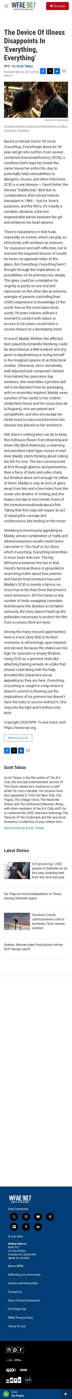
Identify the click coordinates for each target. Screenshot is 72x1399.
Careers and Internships (23, 1283)
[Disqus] (36, 1030)
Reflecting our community (24, 1274)
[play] (6, 1394)
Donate (59, 6)
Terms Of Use (16, 1326)
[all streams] (66, 1394)
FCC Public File (17, 1309)
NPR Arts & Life (18, 738)
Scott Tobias (25, 66)
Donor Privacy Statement (24, 1300)
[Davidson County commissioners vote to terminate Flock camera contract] (17, 921)
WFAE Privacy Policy (20, 1317)
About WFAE (16, 1266)
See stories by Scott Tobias (24, 828)
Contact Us (15, 1291)
